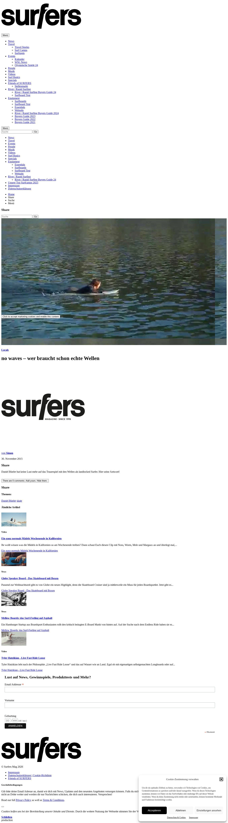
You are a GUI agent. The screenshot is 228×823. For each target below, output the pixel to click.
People (11, 68)
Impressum (193, 817)
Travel (11, 44)
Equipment (14, 98)
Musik (11, 71)
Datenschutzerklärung (19, 188)
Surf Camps (21, 50)
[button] (221, 779)
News (11, 41)
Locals (5, 350)
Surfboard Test (22, 95)
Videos (11, 74)
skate (19, 500)
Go (35, 131)
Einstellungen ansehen (209, 810)
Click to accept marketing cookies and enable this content (31, 316)
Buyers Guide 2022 (25, 119)
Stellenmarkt (21, 86)
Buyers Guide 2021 (25, 122)
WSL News (21, 62)
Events (11, 56)
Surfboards (20, 101)
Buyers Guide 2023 (25, 116)
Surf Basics (14, 77)
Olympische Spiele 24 (26, 65)
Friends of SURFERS (19, 83)
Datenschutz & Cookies (176, 817)
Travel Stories (22, 47)
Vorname (9, 700)
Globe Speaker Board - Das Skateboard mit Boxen (29, 578)
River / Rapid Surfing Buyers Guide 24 (35, 92)
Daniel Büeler (8, 500)
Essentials (20, 107)
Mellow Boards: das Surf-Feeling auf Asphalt (26, 618)
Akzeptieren (154, 810)
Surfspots (20, 53)
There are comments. (25, 480)
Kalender (19, 59)
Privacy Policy (23, 800)
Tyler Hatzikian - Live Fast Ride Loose (23, 657)
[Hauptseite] (41, 27)
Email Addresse (14, 684)
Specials (12, 80)
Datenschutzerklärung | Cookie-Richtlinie (30, 775)
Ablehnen (181, 810)
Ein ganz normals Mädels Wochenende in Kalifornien (31, 538)
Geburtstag (10, 716)
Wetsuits (19, 110)
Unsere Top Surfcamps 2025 (23, 182)
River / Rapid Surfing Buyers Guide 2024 (37, 113)
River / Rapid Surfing (19, 89)
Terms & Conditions (53, 800)
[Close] (2, 806)
